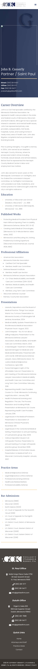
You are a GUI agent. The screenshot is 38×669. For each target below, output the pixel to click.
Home (19, 639)
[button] (35, 4)
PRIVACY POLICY (31, 665)
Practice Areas (19, 646)
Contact (19, 649)
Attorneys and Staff (19, 642)
